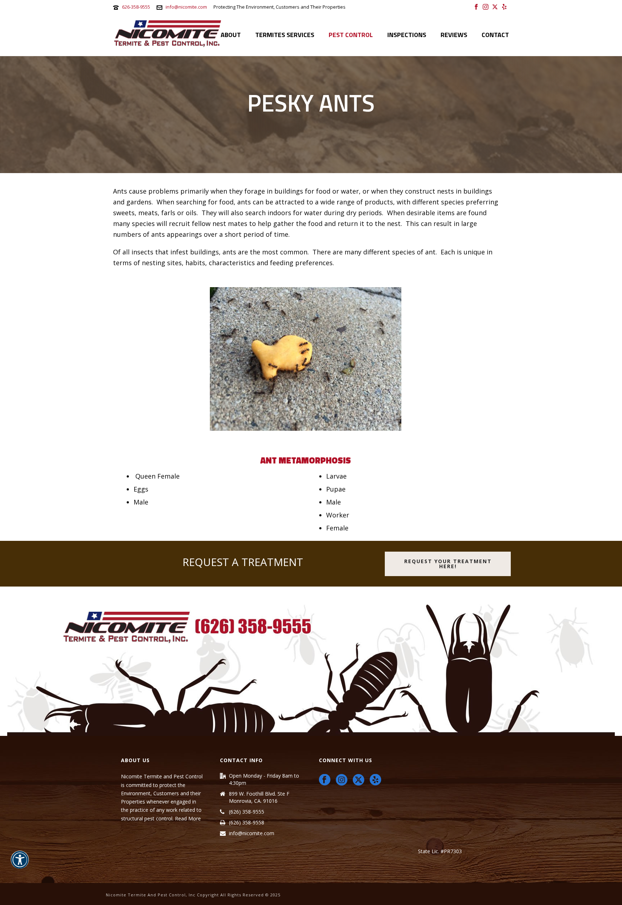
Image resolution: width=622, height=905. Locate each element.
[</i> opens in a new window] (476, 6)
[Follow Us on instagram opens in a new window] (341, 780)
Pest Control (351, 35)
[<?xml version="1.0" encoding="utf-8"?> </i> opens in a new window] (495, 6)
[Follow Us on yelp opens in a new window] (375, 780)
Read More (188, 818)
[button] (19, 864)
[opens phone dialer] (311, 669)
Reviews (454, 35)
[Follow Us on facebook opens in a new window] (324, 780)
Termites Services (284, 35)
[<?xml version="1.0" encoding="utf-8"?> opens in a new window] (358, 780)
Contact (495, 35)
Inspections (406, 35)
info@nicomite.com (186, 7)
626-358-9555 (136, 7)
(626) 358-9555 (246, 812)
